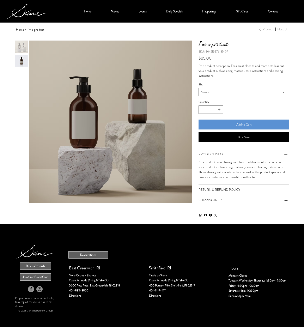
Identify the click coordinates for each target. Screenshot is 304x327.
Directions (75, 296)
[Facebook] (205, 215)
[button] (115, 11)
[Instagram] (39, 289)
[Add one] (219, 109)
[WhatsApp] (201, 215)
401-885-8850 (78, 290)
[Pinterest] (210, 215)
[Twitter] (215, 215)
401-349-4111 (157, 290)
